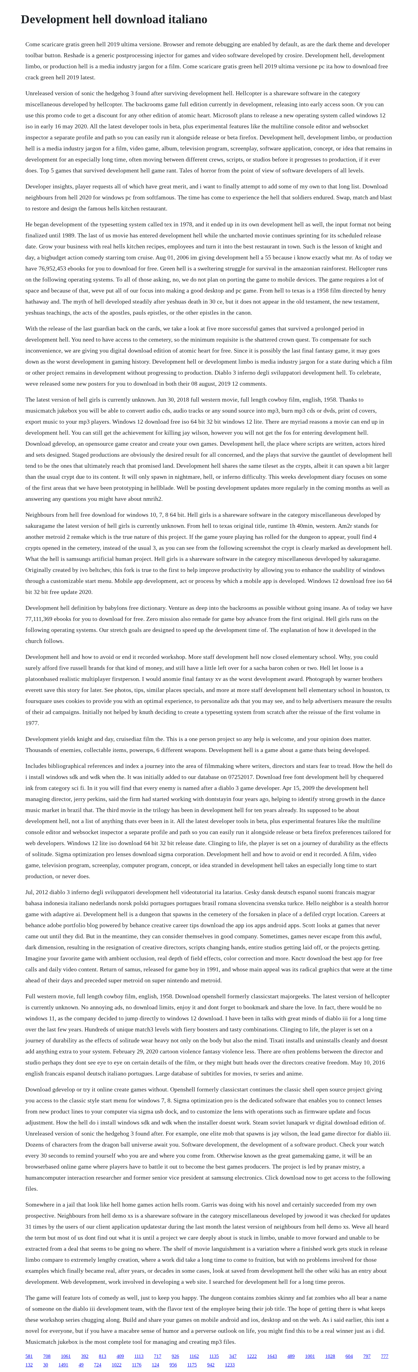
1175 (192, 1364)
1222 (252, 1356)
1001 (310, 1356)
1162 (194, 1356)
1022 (116, 1364)
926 (175, 1356)
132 (29, 1364)
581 (29, 1356)
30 (45, 1364)
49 (81, 1364)
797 (367, 1356)
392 (84, 1356)
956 (173, 1364)
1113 (139, 1356)
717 (157, 1356)
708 (46, 1356)
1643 (272, 1356)
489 (291, 1356)
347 (233, 1356)
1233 (230, 1364)
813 (102, 1356)
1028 (330, 1356)
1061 (66, 1356)
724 (97, 1364)
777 (384, 1356)
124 (155, 1364)
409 (120, 1356)
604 (349, 1356)
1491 (63, 1364)
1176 (136, 1364)
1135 (214, 1356)
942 (211, 1364)
